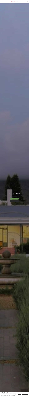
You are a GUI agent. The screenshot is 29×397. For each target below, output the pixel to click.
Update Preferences (25, 394)
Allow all (20, 394)
